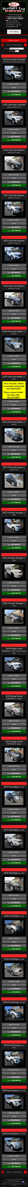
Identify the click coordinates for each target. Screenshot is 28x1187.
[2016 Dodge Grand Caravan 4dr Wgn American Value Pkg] (14, 664)
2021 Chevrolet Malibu (14, 378)
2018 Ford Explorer (14, 1090)
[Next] (25, 44)
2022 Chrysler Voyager (14, 559)
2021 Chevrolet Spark (14, 468)
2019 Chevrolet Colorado (14, 60)
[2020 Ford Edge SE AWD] (14, 970)
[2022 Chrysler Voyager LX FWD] (14, 571)
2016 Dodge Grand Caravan (14, 650)
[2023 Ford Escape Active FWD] (14, 1059)
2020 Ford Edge (14, 916)
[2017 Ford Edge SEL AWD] (14, 841)
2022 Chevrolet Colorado (14, 106)
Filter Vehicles (14, 40)
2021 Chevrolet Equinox (14, 196)
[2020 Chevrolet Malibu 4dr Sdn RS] (14, 345)
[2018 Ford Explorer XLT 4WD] (14, 1102)
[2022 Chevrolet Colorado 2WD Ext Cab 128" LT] (14, 118)
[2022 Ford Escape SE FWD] (14, 1013)
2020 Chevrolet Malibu (14, 332)
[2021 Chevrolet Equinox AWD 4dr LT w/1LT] (14, 209)
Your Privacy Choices (18, 1181)
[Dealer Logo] (14, 7)
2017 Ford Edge (14, 787)
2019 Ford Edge (14, 873)
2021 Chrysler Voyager (14, 513)
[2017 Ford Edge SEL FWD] (14, 798)
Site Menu (14, 32)
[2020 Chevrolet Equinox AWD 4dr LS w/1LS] (14, 163)
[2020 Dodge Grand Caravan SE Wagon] (14, 755)
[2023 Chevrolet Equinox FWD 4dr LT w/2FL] (14, 299)
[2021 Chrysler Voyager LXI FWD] (14, 526)
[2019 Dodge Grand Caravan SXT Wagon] (14, 709)
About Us (10, 1179)
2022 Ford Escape (14, 1002)
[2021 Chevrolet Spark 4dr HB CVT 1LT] (14, 481)
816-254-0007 (15, 18)
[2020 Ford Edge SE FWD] (14, 927)
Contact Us (14, 1179)
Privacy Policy (20, 1179)
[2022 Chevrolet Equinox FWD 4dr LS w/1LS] (14, 254)
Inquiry (14, 87)
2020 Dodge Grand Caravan (14, 742)
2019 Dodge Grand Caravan (14, 697)
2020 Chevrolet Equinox (14, 151)
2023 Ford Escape (14, 1046)
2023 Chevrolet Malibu (14, 423)
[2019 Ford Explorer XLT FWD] (14, 1145)
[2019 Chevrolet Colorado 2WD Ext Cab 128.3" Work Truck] (14, 73)
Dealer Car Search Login (13, 1180)
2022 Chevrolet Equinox (14, 242)
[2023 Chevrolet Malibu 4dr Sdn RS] (14, 435)
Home (6, 1179)
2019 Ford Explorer (14, 1133)
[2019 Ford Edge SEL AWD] (14, 884)
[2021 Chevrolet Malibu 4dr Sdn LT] (14, 390)
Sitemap (11, 1181)
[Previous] (2, 44)
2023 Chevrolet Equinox (14, 287)
